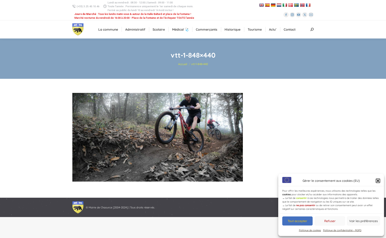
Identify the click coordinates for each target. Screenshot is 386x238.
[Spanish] (268, 5)
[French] (309, 5)
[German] (274, 5)
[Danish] (291, 5)
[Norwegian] (303, 5)
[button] (378, 181)
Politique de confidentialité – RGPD (342, 230)
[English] (262, 5)
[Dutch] (279, 5)
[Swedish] (297, 5)
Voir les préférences (363, 221)
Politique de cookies (310, 230)
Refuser (330, 221)
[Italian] (285, 5)
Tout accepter (297, 221)
